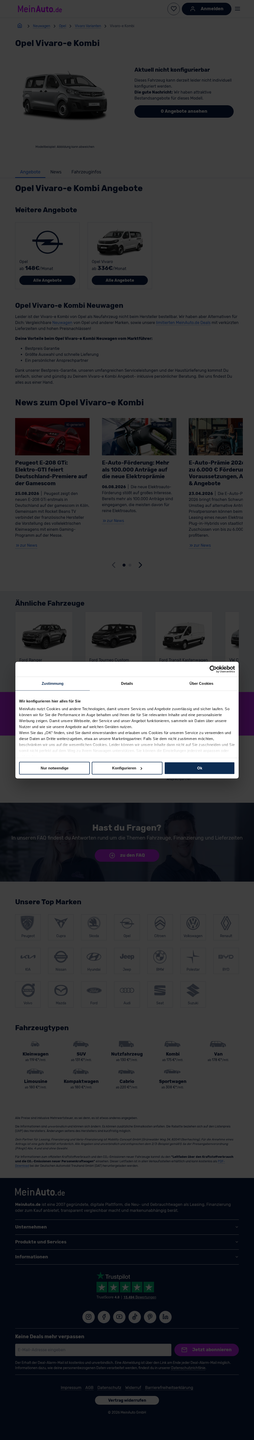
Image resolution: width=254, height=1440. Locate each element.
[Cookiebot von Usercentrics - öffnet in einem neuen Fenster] (213, 669)
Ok (199, 768)
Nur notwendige (54, 768)
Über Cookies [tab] (201, 683)
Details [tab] (127, 683)
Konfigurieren (124, 768)
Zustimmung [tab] (53, 683)
